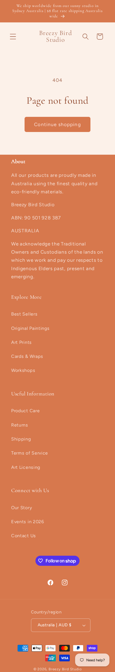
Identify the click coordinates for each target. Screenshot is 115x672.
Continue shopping (57, 124)
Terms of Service (29, 453)
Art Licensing (25, 467)
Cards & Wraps (27, 356)
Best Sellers (24, 314)
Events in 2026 (27, 521)
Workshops (23, 370)
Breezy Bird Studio (65, 669)
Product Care (25, 410)
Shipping (21, 439)
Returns (19, 425)
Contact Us (23, 535)
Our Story (21, 507)
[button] (13, 36)
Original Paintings (30, 328)
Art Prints (21, 342)
